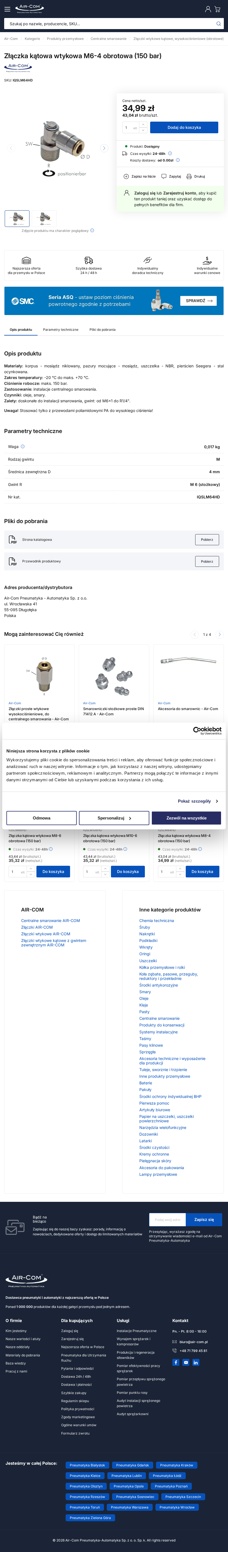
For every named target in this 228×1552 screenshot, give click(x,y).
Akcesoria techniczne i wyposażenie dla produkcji (172, 1060)
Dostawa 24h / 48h (76, 1376)
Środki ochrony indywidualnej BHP (170, 1096)
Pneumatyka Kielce (85, 1476)
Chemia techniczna (156, 920)
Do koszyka (53, 871)
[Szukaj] (219, 23)
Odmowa (41, 818)
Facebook (176, 1362)
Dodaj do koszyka (184, 127)
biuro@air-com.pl (194, 1342)
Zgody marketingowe (78, 1417)
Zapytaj (175, 176)
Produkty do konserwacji (161, 1025)
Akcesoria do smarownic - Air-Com (188, 708)
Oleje (143, 998)
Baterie (145, 1082)
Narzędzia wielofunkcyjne (162, 1127)
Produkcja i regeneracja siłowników (136, 1355)
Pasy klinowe (151, 1045)
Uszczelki (148, 960)
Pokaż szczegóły (194, 801)
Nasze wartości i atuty (23, 1339)
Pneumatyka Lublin (126, 1476)
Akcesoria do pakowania (161, 1167)
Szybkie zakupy (73, 1393)
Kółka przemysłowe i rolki (162, 967)
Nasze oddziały (18, 1347)
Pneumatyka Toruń (85, 1507)
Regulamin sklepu (75, 1401)
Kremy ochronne (154, 1154)
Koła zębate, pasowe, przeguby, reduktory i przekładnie (168, 976)
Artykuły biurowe (154, 1109)
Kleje (143, 1005)
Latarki (145, 1140)
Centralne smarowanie (159, 1018)
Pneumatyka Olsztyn (86, 1486)
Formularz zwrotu (75, 1433)
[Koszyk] (218, 9)
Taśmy (145, 1038)
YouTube (186, 1362)
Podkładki (148, 940)
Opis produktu (21, 329)
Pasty (144, 1011)
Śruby (144, 927)
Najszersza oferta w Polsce (82, 1347)
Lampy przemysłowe (158, 1174)
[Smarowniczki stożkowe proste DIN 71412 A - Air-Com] (114, 676)
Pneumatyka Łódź (167, 1476)
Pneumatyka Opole (129, 1486)
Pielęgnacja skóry (155, 1160)
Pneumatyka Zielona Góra (90, 1518)
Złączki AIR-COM (37, 927)
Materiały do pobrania (23, 1355)
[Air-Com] (18, 70)
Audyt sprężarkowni (132, 1414)
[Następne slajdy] (219, 635)
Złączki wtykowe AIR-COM (45, 933)
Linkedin (196, 1362)
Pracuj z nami (16, 1371)
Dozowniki (148, 1134)
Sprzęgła (147, 1051)
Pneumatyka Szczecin (183, 1497)
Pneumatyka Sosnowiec (135, 1497)
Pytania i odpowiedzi (77, 1368)
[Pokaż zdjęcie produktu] (17, 218)
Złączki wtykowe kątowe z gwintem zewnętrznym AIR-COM (53, 942)
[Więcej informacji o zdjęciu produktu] (92, 230)
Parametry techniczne (60, 329)
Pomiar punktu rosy (132, 1392)
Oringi (144, 953)
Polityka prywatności (77, 1409)
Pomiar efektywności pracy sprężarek (138, 1368)
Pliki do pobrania (103, 329)
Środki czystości (154, 1147)
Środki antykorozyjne (158, 985)
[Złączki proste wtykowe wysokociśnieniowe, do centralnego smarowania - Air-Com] (39, 676)
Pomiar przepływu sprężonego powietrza (141, 1381)
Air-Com (15, 703)
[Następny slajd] (104, 148)
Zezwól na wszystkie (187, 818)
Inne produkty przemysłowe (164, 1076)
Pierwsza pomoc (154, 1103)
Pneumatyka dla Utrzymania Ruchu (83, 1358)
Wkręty (146, 947)
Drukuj (199, 176)
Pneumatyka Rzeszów (87, 1497)
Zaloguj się (144, 193)
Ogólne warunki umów (78, 1425)
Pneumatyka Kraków (176, 1465)
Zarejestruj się (72, 1339)
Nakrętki (147, 933)
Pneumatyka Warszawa (129, 1507)
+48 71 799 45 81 (193, 1351)
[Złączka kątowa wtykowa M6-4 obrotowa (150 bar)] (57, 148)
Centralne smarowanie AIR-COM (50, 920)
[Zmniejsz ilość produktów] (143, 130)
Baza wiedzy (16, 1363)
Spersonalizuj (111, 818)
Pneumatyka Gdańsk (132, 1465)
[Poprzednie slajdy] (194, 635)
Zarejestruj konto (179, 193)
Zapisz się (204, 1219)
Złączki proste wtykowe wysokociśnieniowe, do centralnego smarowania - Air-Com (39, 713)
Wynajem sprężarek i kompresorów (133, 1341)
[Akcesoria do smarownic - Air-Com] (188, 676)
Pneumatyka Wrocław (177, 1507)
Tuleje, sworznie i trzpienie (163, 1069)
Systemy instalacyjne (158, 1031)
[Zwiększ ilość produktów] (143, 124)
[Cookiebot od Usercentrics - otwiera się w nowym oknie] (197, 731)
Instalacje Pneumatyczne (137, 1331)
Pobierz (207, 539)
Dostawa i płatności (76, 1384)
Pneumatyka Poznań (171, 1486)
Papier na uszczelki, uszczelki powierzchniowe (166, 1118)
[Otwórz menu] (8, 9)
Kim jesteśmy (16, 1331)
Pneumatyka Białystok (87, 1465)
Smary (145, 991)
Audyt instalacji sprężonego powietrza (138, 1403)
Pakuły (145, 1089)
